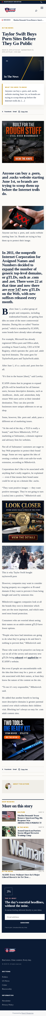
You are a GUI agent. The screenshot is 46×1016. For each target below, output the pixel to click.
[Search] (36, 10)
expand (8, 269)
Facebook (8, 111)
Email (15, 111)
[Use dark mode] (41, 2)
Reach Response (27, 1013)
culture (21, 812)
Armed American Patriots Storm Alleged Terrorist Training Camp (29, 833)
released (19, 657)
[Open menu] (42, 10)
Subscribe (24, 923)
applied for (33, 657)
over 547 (14, 290)
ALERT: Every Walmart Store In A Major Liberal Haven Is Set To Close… (21, 876)
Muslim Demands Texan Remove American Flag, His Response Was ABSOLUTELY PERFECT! (28, 20)
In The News (7, 28)
